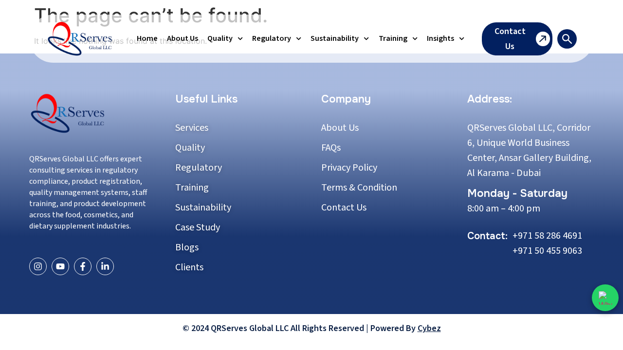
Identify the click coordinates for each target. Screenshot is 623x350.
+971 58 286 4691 (547, 236)
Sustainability (335, 38)
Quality (220, 38)
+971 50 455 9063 (547, 251)
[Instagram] (38, 266)
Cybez (429, 328)
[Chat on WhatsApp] (605, 297)
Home (147, 38)
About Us (182, 38)
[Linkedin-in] (105, 266)
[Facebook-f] (83, 266)
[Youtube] (60, 266)
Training (393, 38)
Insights (440, 38)
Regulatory (271, 38)
